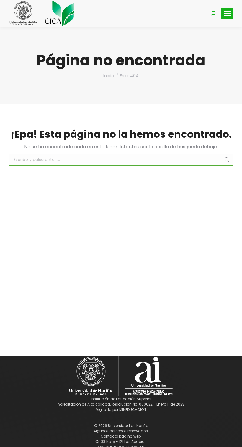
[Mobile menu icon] (227, 13)
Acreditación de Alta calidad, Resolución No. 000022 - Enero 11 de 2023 (121, 404)
